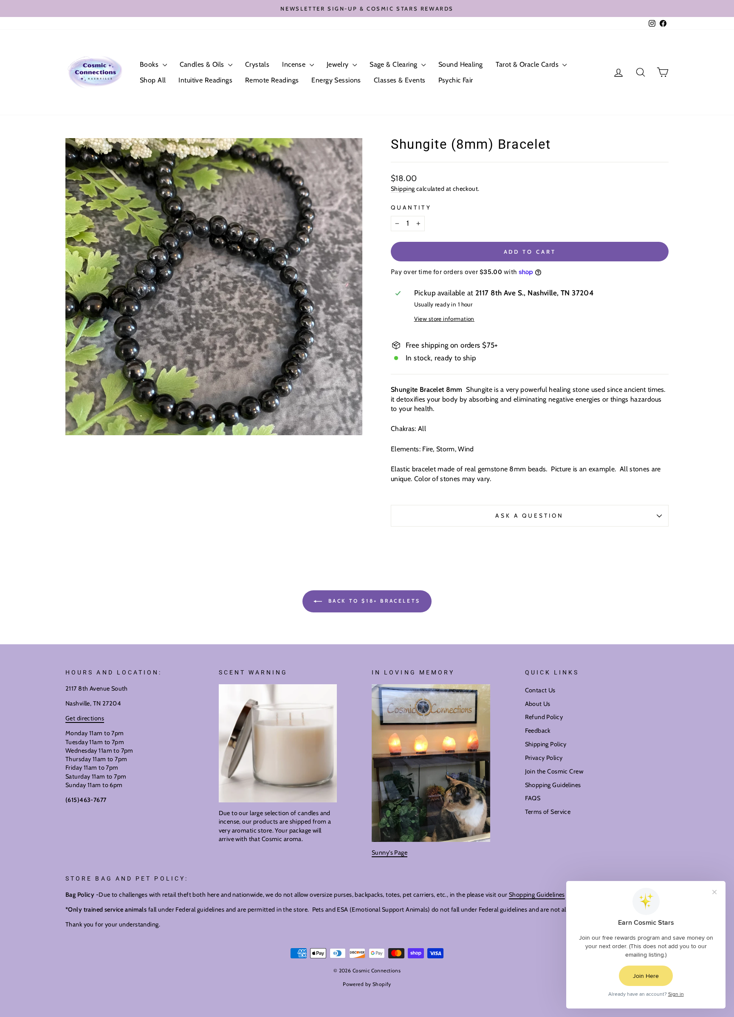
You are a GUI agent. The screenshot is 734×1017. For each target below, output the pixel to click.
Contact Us (540, 690)
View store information (444, 318)
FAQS (533, 798)
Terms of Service (548, 812)
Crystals (257, 64)
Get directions (84, 718)
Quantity (411, 207)
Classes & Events (400, 80)
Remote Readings (272, 80)
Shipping (403, 189)
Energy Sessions (336, 80)
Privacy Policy (544, 758)
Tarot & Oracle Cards (528, 64)
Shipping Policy (546, 744)
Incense (294, 64)
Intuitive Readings (205, 80)
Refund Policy (544, 717)
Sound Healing (460, 64)
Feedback (537, 730)
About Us (537, 704)
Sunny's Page (389, 852)
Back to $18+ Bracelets (373, 601)
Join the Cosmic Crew (554, 771)
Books (150, 64)
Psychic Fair (455, 80)
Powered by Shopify (367, 984)
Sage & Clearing (394, 64)
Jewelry (338, 64)
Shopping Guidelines (553, 785)
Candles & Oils (203, 64)
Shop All (153, 80)
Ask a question (529, 515)
